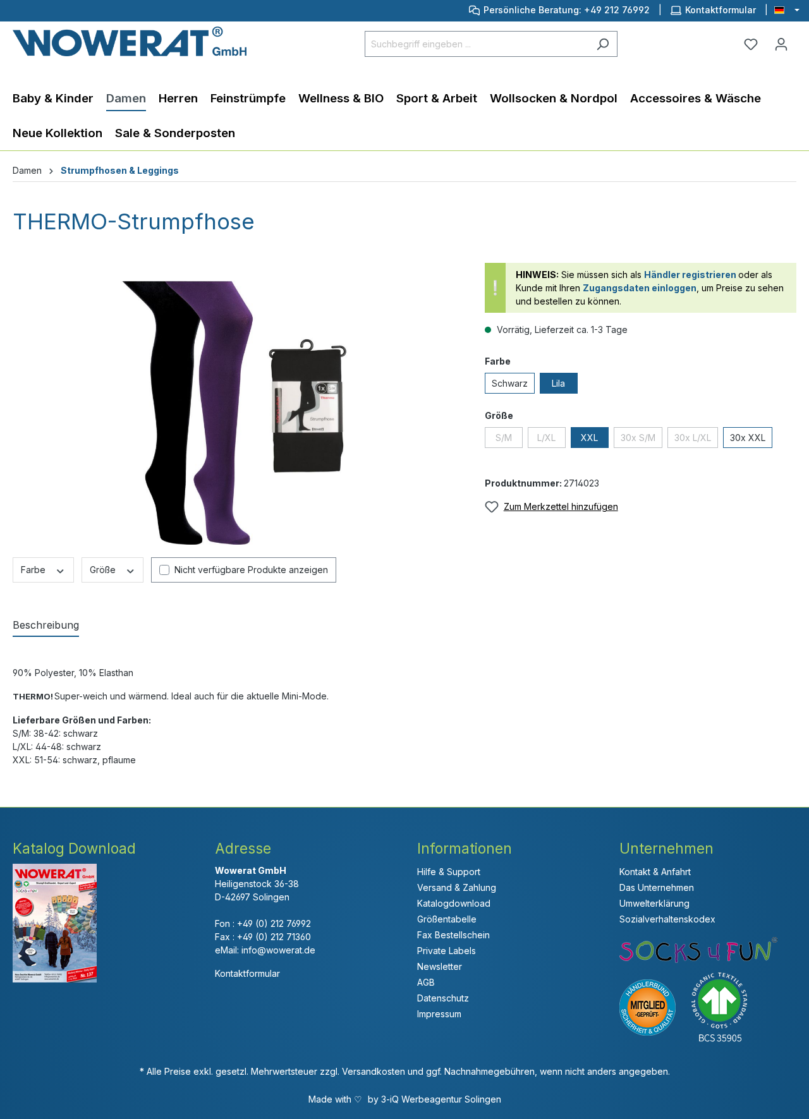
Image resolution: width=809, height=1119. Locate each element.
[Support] (476, 9)
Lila (558, 383)
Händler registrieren (690, 274)
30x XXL (747, 437)
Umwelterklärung (654, 903)
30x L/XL (692, 437)
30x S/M (638, 437)
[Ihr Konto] (781, 44)
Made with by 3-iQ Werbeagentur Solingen (404, 1099)
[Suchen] (602, 44)
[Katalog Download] (55, 922)
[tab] (46, 625)
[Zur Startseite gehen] (129, 41)
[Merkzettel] (751, 44)
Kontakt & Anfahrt (655, 871)
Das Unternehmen (656, 887)
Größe (104, 569)
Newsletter (439, 966)
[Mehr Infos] (727, 1006)
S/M (504, 437)
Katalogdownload (453, 903)
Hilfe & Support (448, 871)
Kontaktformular (720, 9)
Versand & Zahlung (456, 887)
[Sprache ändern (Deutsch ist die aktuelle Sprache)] (787, 10)
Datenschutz (443, 998)
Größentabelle (447, 919)
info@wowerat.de (278, 950)
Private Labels (446, 950)
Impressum (439, 1013)
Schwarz (510, 383)
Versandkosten (373, 1071)
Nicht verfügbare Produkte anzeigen (251, 569)
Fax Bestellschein (453, 934)
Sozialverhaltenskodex (667, 919)
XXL (589, 437)
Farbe (34, 569)
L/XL (546, 437)
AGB (426, 982)
